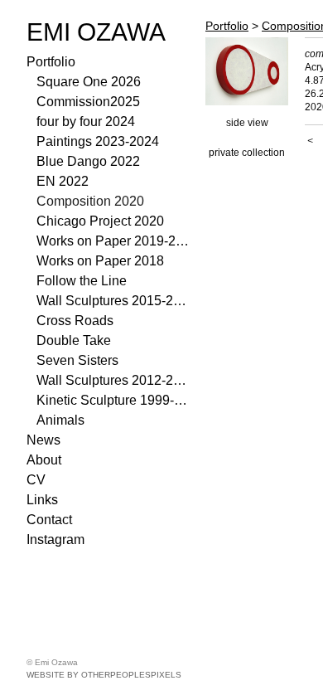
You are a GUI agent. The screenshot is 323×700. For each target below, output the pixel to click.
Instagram (55, 539)
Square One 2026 (88, 82)
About (44, 460)
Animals (60, 420)
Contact (49, 520)
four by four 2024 (85, 121)
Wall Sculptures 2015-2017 (114, 301)
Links (42, 500)
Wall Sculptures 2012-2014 (114, 380)
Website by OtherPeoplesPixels (104, 674)
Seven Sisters (77, 360)
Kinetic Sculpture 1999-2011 (114, 400)
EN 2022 (62, 181)
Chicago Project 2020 (100, 221)
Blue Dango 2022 (88, 161)
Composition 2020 (90, 201)
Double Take (73, 340)
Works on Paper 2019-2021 (114, 241)
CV (36, 480)
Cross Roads (74, 321)
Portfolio (51, 62)
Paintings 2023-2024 (97, 141)
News (43, 440)
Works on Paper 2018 (100, 261)
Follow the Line (81, 281)
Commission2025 (88, 102)
